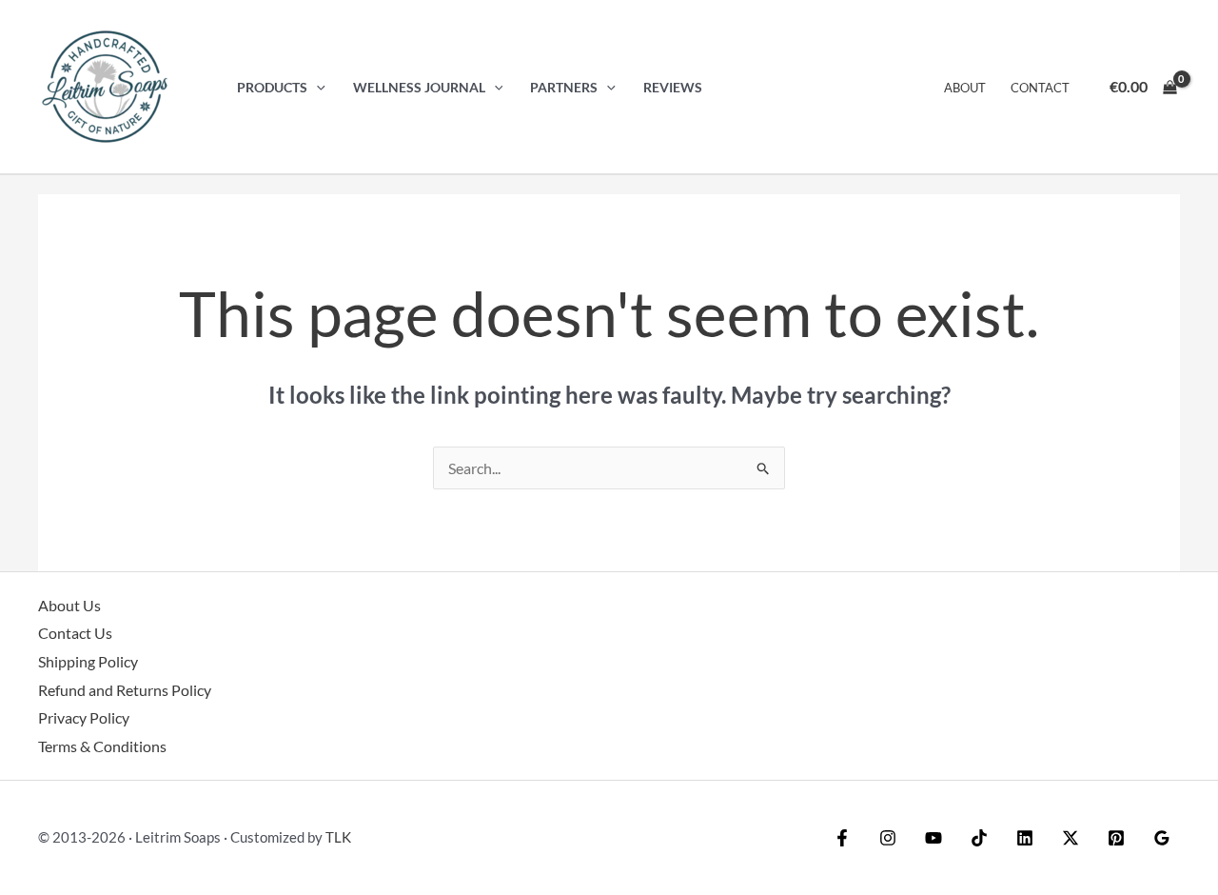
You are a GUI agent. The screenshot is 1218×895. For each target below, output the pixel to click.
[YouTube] (933, 838)
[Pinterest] (1116, 838)
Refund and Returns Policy (124, 690)
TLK (338, 836)
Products (272, 87)
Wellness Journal (419, 87)
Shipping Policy (88, 661)
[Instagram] (888, 838)
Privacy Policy (83, 717)
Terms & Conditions (102, 746)
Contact (1040, 87)
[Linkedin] (1025, 838)
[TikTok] (979, 838)
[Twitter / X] (1070, 838)
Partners (564, 87)
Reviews (672, 87)
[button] (316, 87)
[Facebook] (842, 838)
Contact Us (75, 633)
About (965, 87)
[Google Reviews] (1162, 838)
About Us (69, 605)
